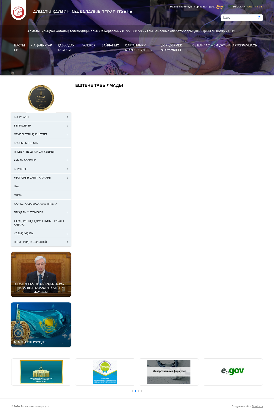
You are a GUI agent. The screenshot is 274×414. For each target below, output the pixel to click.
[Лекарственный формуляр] (169, 372)
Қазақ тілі (254, 6)
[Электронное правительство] (233, 372)
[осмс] (105, 372)
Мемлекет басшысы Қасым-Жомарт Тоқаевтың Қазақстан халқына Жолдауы (41, 287)
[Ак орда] (41, 372)
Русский (239, 6)
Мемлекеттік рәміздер (30, 342)
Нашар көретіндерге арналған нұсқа (192, 6)
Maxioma (257, 406)
